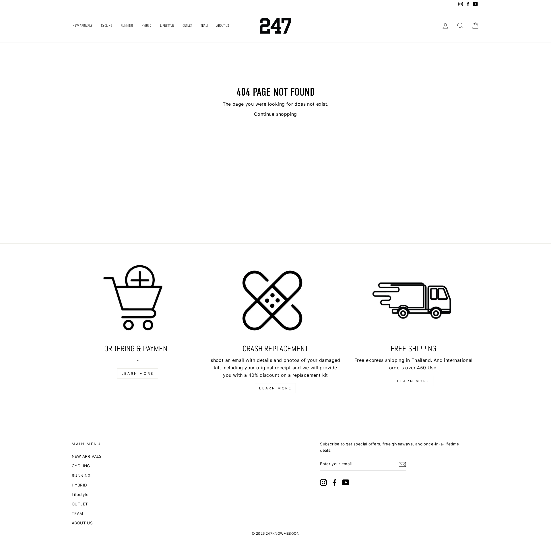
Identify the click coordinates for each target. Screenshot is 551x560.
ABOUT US (222, 25)
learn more (137, 373)
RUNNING (127, 25)
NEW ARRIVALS (82, 25)
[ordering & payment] (137, 302)
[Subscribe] (402, 464)
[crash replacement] (276, 302)
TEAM (204, 25)
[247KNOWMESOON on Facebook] (334, 482)
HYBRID (146, 25)
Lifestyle (167, 25)
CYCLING (106, 25)
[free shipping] (413, 302)
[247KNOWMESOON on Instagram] (323, 482)
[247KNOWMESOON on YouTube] (345, 482)
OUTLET (187, 25)
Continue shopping (275, 114)
